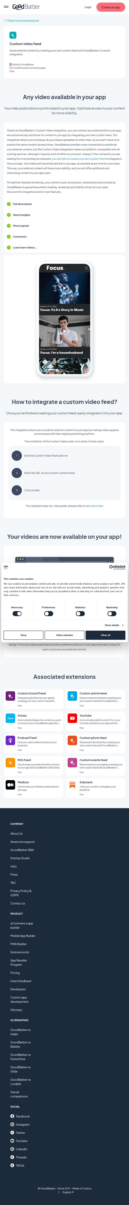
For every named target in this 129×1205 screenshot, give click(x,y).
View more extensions (23, 20)
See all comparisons (19, 1094)
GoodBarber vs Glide (20, 1069)
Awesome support (22, 841)
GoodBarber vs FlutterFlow (20, 1057)
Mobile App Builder (22, 936)
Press (14, 874)
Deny (23, 635)
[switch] (48, 613)
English (67, 1192)
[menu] (6, 7)
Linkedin (21, 1149)
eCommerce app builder (21, 925)
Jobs (13, 866)
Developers (18, 989)
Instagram (22, 1124)
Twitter (20, 1132)
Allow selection (64, 635)
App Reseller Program (18, 962)
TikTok (20, 1165)
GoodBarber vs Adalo (20, 1032)
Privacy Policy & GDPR (20, 893)
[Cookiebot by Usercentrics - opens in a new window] (111, 567)
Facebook (23, 1116)
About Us (16, 833)
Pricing (15, 973)
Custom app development (19, 999)
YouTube (21, 1141)
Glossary (16, 1010)
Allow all (105, 635)
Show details (112, 625)
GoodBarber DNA (22, 850)
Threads (21, 1157)
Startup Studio (20, 858)
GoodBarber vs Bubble (20, 1044)
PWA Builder (18, 944)
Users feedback (20, 981)
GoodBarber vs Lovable (20, 1082)
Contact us (17, 903)
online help (96, 505)
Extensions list (19, 952)
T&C (13, 882)
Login (88, 7)
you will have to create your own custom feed (78, 158)
